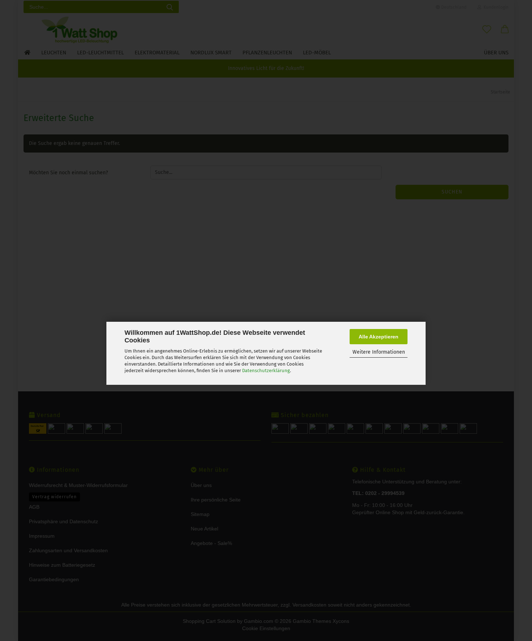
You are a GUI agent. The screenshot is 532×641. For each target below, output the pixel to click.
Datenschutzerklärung (266, 370)
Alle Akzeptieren (378, 337)
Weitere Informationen (378, 352)
